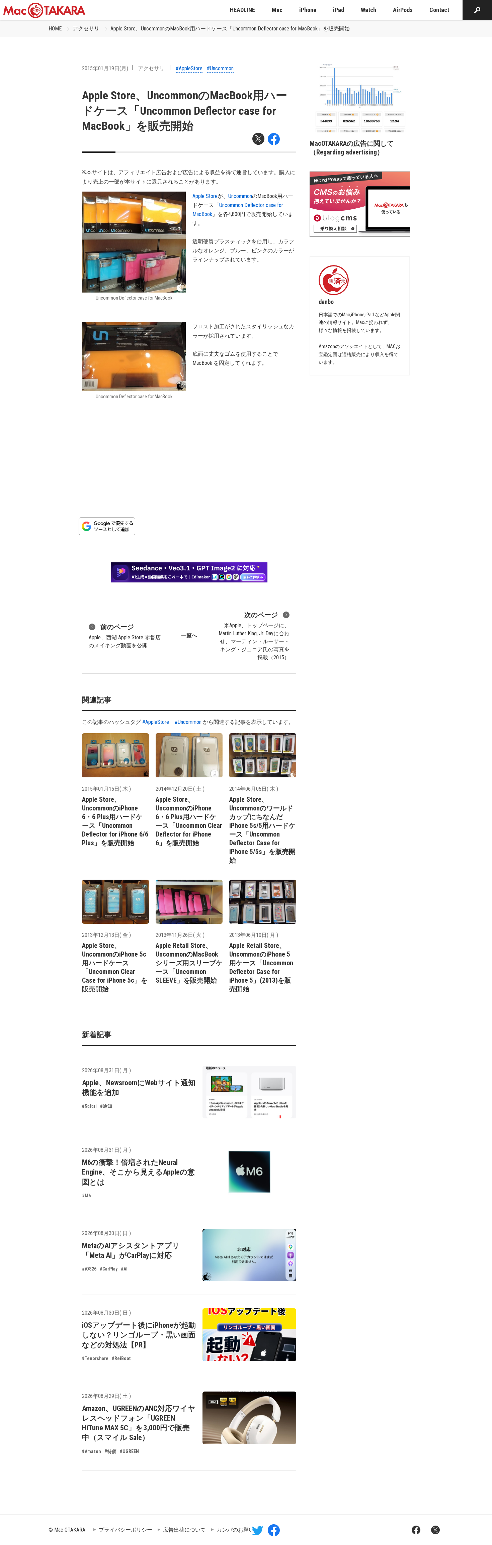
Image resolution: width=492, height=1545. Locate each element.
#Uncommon (220, 68)
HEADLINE (242, 9)
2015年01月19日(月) (105, 68)
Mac (277, 9)
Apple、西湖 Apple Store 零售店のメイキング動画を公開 (125, 636)
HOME (55, 28)
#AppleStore (189, 68)
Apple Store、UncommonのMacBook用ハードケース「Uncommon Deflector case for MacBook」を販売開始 (230, 28)
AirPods (403, 9)
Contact (439, 9)
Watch (368, 9)
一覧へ (189, 635)
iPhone (307, 9)
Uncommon (240, 196)
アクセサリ (86, 28)
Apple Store (205, 196)
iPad (338, 9)
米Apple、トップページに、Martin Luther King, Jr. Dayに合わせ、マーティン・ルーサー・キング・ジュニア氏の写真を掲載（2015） (254, 636)
